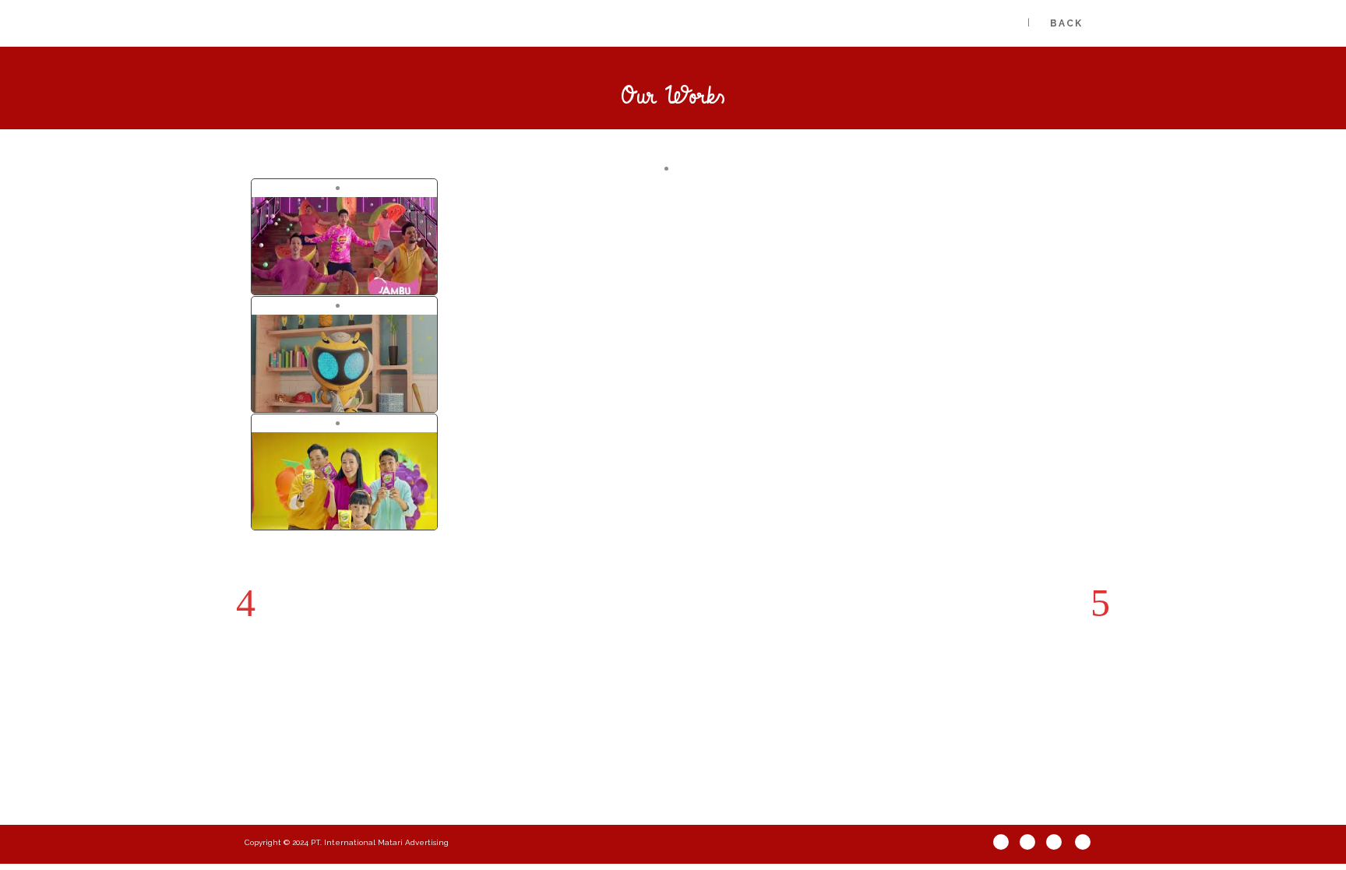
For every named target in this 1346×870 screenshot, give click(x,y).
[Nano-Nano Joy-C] (310, 188)
